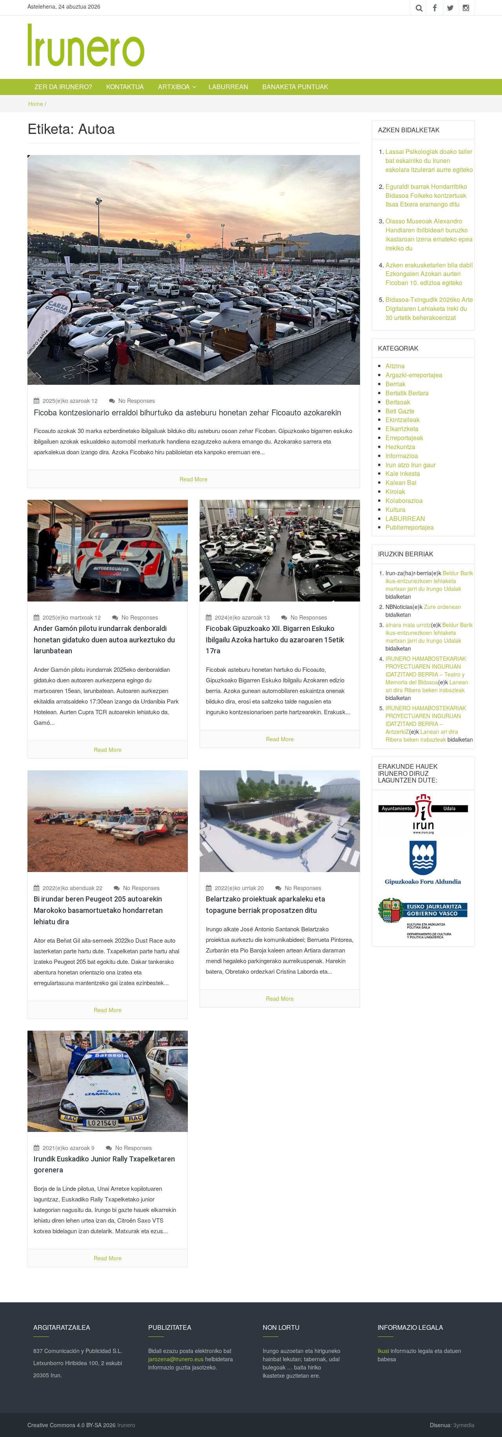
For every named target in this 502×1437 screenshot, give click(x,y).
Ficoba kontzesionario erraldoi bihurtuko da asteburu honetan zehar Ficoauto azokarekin (187, 412)
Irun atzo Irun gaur (411, 464)
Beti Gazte (400, 410)
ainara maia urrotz (408, 625)
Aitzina (395, 365)
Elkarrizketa (402, 428)
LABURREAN (228, 86)
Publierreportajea (410, 527)
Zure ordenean (442, 607)
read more (193, 479)
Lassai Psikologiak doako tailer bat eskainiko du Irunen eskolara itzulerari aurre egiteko (429, 160)
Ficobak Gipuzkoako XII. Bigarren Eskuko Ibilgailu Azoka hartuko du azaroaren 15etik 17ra (275, 639)
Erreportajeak (404, 437)
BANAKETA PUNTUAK (295, 86)
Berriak (396, 383)
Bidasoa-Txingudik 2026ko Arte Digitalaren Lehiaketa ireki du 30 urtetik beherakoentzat (429, 308)
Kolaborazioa (404, 500)
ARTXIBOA (174, 86)
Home (35, 104)
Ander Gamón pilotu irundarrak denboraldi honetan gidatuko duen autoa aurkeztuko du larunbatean (104, 639)
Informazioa (402, 455)
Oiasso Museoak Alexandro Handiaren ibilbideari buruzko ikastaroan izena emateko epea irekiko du (429, 234)
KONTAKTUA (125, 86)
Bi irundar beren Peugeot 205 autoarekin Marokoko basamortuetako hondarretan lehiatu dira (98, 910)
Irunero (126, 1425)
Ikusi (383, 1351)
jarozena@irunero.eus (176, 1359)
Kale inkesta (403, 473)
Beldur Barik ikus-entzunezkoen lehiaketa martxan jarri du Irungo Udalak (429, 580)
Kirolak (395, 491)
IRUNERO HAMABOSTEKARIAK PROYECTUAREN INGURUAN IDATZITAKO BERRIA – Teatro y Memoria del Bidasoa (426, 670)
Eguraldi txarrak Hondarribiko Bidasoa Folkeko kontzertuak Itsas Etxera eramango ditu (426, 195)
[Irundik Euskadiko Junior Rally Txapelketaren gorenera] (107, 1080)
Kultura (396, 509)
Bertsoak (398, 401)
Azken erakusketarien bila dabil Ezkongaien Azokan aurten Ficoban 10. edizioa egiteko (429, 273)
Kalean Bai (401, 482)
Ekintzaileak (403, 419)
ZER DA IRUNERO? (63, 86)
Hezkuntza (400, 446)
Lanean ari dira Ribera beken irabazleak (427, 686)
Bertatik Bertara (407, 392)
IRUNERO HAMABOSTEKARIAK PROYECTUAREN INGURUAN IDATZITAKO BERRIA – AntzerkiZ (426, 719)
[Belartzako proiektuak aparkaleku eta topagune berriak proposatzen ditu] (280, 821)
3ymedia (464, 1425)
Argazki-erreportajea (414, 374)
